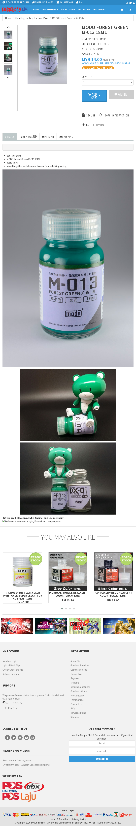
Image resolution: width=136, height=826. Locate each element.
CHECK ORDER (99, 9)
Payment (75, 678)
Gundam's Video (78, 691)
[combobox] (108, 82)
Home (8, 18)
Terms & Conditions (60, 819)
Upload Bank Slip (11, 665)
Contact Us (76, 704)
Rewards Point (78, 712)
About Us (75, 661)
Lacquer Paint (41, 18)
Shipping (74, 682)
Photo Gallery (77, 695)
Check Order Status (12, 669)
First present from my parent (17, 760)
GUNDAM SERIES (49, 9)
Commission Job (78, 669)
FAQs (73, 708)
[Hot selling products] (51, 626)
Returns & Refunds (80, 686)
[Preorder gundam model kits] (119, 626)
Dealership (76, 674)
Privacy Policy (79, 819)
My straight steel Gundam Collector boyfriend (26, 764)
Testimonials (77, 699)
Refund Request (11, 674)
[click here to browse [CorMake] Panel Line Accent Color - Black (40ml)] (113, 571)
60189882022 (13, 703)
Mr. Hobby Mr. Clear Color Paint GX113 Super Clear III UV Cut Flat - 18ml (22, 595)
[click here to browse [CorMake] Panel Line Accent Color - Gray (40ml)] (68, 571)
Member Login (9, 661)
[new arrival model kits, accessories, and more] (17, 626)
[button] (92, 59)
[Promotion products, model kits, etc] (85, 626)
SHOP (34, 9)
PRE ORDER (83, 9)
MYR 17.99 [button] (109, 60)
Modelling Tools (23, 18)
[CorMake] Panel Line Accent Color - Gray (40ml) (68, 594)
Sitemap (74, 717)
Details (9, 136)
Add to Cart (95, 96)
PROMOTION (67, 9)
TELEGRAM (10, 708)
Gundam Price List (79, 665)
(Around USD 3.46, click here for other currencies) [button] (106, 63)
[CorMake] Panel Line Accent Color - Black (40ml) (113, 594)
